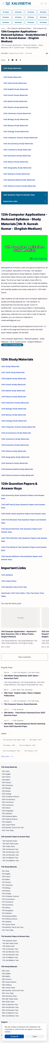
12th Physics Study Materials (15, 107)
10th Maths (6, 976)
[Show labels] (8, 756)
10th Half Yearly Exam (10, 999)
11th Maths (6, 879)
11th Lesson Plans (8, 924)
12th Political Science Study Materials (19, 186)
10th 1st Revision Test (10, 1004)
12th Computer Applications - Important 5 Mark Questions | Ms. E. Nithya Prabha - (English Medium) (18, 634)
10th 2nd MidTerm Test (10, 1016)
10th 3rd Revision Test (10, 1010)
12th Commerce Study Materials (17, 149)
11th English (6, 874)
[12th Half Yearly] (33, 672)
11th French (6, 876)
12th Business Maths (9, 816)
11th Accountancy (8, 899)
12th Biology (6, 788)
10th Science (6, 979)
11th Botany (6, 891)
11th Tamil (5, 871)
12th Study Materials (12, 77)
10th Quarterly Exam (9, 996)
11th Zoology (6, 893)
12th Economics (7, 805)
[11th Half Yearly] (33, 701)
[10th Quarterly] (18, 709)
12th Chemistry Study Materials (17, 113)
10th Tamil (5, 971)
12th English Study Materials (15, 89)
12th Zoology (6, 794)
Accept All (14, 1036)
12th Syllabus (7, 575)
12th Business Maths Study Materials (19, 180)
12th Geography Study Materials (17, 168)
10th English (6, 973)
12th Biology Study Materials (15, 119)
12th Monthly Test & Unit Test (14, 587)
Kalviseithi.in (7, 267)
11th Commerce (7, 902)
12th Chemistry (7, 785)
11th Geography (7, 910)
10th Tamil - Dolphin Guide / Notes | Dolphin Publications (22, 694)
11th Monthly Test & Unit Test (12, 927)
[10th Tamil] (17, 690)
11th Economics (7, 905)
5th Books (5, 17)
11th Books (30, 22)
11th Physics (6, 882)
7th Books (30, 17)
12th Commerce (8, 802)
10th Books (18, 22)
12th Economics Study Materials (17, 155)
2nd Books (18, 12)
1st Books (6, 12)
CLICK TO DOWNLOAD (12, 345)
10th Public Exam (8, 1002)
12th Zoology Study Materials (16, 131)
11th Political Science (9, 919)
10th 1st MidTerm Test (10, 1013)
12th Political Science (10, 819)
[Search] (45, 3)
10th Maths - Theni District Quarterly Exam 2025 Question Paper (24, 714)
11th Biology (6, 888)
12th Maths (6, 780)
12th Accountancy (8, 799)
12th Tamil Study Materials (15, 83)
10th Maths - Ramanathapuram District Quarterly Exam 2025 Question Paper (24, 725)
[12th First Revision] (21, 672)
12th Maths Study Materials (15, 101)
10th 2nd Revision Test (10, 1007)
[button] (41, 3)
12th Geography (8, 811)
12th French (6, 777)
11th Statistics (7, 913)
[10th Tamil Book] (26, 690)
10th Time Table (8, 993)
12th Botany (6, 791)
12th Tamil (5, 771)
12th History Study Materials (15, 162)
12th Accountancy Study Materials (18, 143)
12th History (6, 808)
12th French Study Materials (15, 95)
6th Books (18, 17)
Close (35, 1036)
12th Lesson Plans (8, 581)
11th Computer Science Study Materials (20, 704)
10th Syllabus (7, 985)
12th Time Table (8, 830)
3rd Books (30, 12)
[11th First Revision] (21, 701)
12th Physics (6, 782)
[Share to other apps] (20, 60)
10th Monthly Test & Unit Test (13, 990)
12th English (6, 774)
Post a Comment (24, 657)
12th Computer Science (10, 796)
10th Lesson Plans (8, 988)
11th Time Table (7, 930)
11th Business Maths (9, 916)
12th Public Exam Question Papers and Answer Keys (23, 513)
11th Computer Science (10, 896)
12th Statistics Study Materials (16, 174)
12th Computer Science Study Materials (20, 137)
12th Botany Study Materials (15, 125)
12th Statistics (7, 813)
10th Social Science (9, 982)
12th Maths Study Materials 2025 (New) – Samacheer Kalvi (21, 677)
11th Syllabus (6, 922)
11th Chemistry (7, 885)
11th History (6, 907)
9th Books (5, 22)
